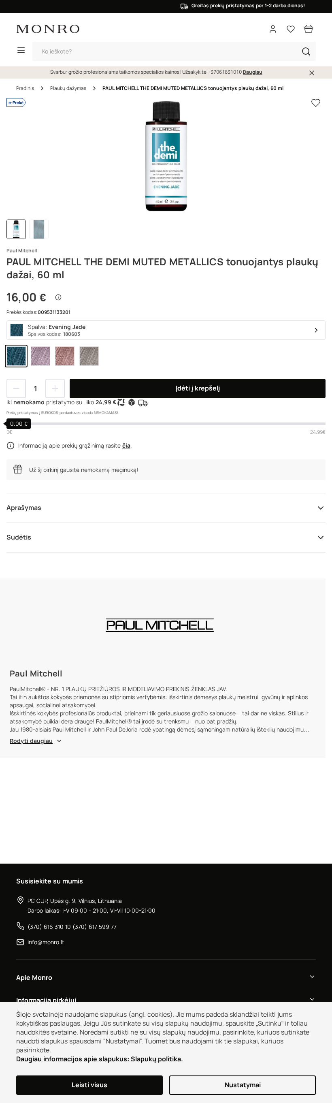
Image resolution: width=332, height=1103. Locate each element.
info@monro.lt (46, 942)
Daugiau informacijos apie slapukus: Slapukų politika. (99, 1059)
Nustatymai (243, 1085)
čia (126, 445)
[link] (16, 356)
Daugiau (252, 72)
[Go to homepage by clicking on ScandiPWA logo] (47, 29)
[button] (306, 51)
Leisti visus (89, 1085)
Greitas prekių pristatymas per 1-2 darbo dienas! (238, 6)
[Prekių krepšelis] (308, 29)
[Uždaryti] (312, 73)
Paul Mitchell (21, 251)
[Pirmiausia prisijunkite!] (316, 102)
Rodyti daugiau (31, 741)
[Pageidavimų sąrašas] (290, 29)
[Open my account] (273, 29)
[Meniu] (21, 51)
